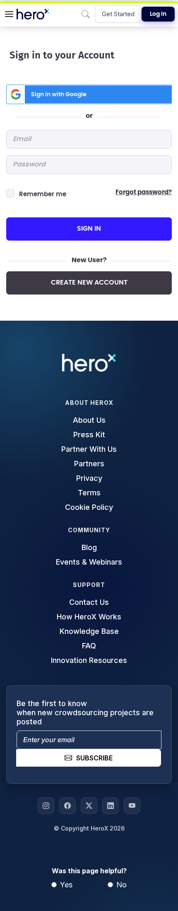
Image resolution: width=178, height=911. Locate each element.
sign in (89, 228)
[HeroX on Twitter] (89, 805)
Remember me (42, 194)
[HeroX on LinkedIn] (110, 805)
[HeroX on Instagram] (46, 805)
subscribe (94, 758)
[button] (9, 14)
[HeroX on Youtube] (132, 805)
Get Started (118, 14)
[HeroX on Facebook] (67, 805)
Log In (158, 14)
